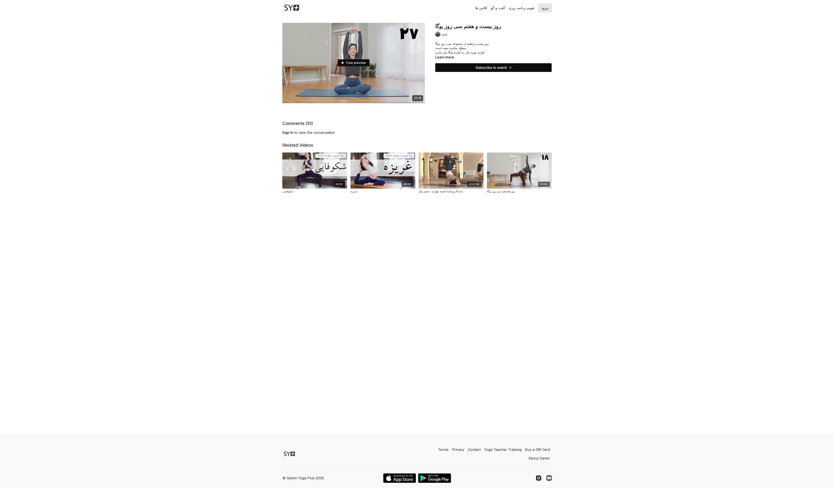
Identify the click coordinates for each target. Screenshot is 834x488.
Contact (474, 449)
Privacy (458, 449)
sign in (287, 132)
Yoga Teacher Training (502, 449)
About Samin (539, 458)
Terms (443, 449)
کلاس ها (481, 8)
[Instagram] (538, 478)
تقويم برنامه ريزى (521, 8)
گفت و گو (498, 8)
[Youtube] (549, 478)
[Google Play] (434, 478)
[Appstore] (399, 478)
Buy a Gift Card (537, 449)
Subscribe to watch (491, 67)
